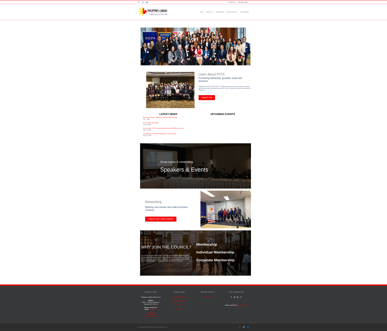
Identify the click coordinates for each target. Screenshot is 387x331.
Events (179, 305)
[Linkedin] (238, 297)
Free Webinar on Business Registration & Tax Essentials (159, 133)
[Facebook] (231, 297)
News (179, 309)
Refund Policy (151, 314)
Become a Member (179, 297)
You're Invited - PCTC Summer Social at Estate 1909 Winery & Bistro (163, 128)
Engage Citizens (242, 305)
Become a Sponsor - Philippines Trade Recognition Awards (160, 117)
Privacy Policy (151, 313)
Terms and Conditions (150, 316)
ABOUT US (207, 98)
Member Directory (179, 301)
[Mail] (241, 297)
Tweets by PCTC (208, 297)
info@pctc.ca (153, 309)
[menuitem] (232, 2)
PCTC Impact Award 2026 (150, 123)
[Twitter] (234, 297)
